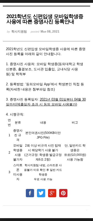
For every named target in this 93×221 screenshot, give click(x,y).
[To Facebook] (30, 191)
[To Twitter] (41, 191)
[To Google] (52, 191)
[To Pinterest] (63, 191)
